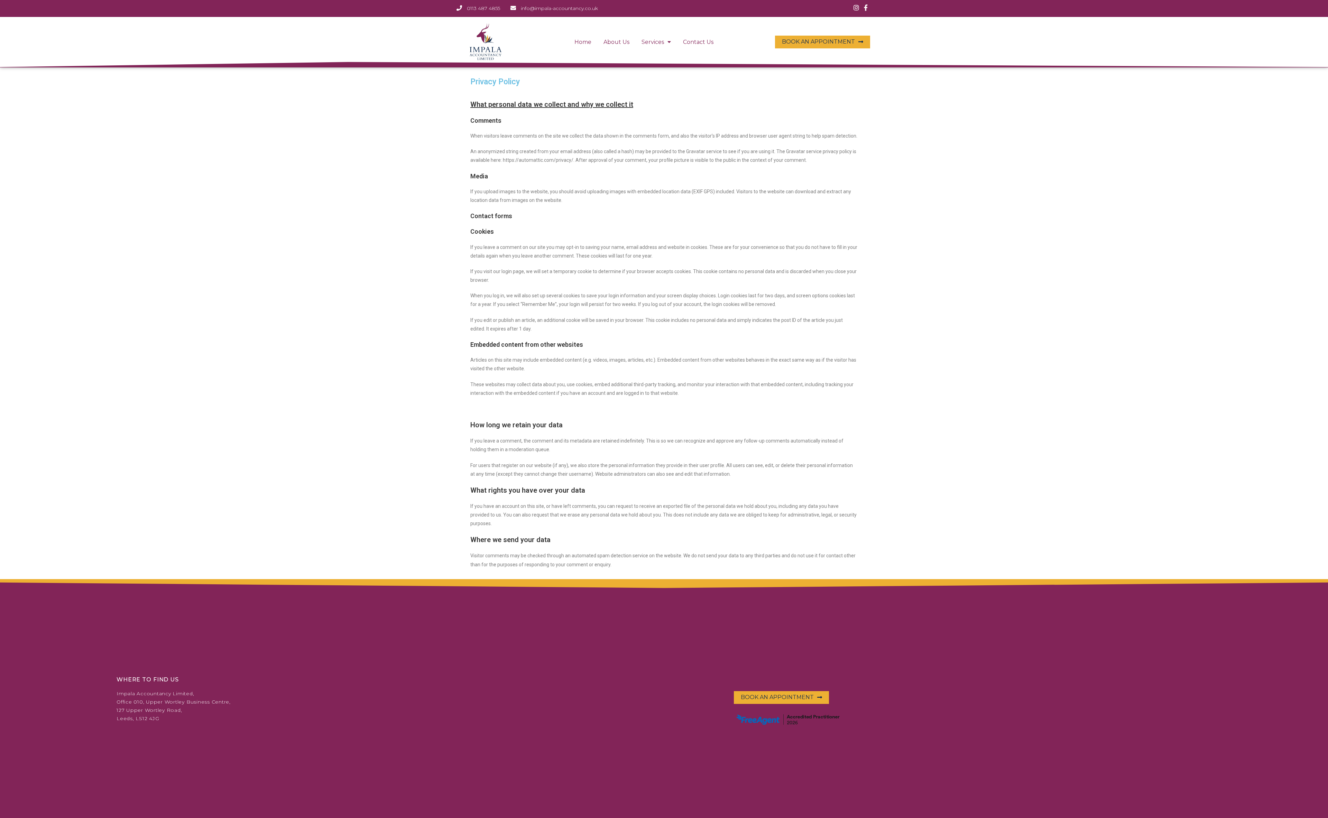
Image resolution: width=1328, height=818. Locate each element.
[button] (822, 42)
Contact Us (698, 42)
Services (653, 42)
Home (582, 42)
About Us (616, 42)
